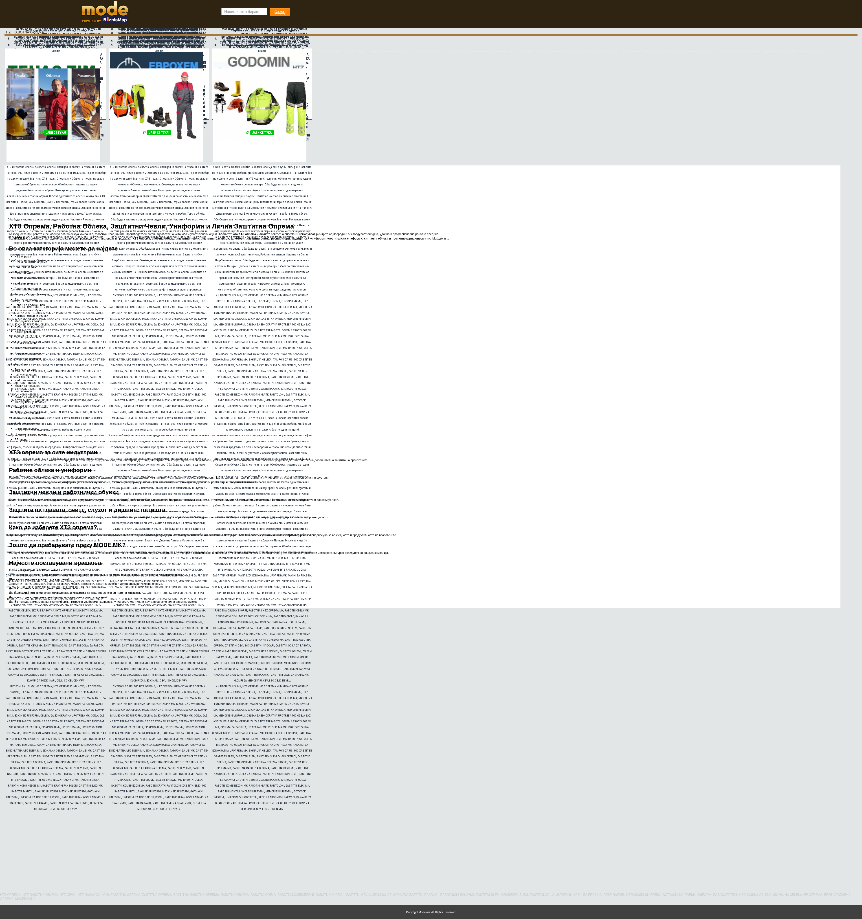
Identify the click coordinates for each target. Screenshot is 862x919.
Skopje (262, 51)
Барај (280, 12)
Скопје (55, 51)
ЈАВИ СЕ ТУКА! (56, 132)
